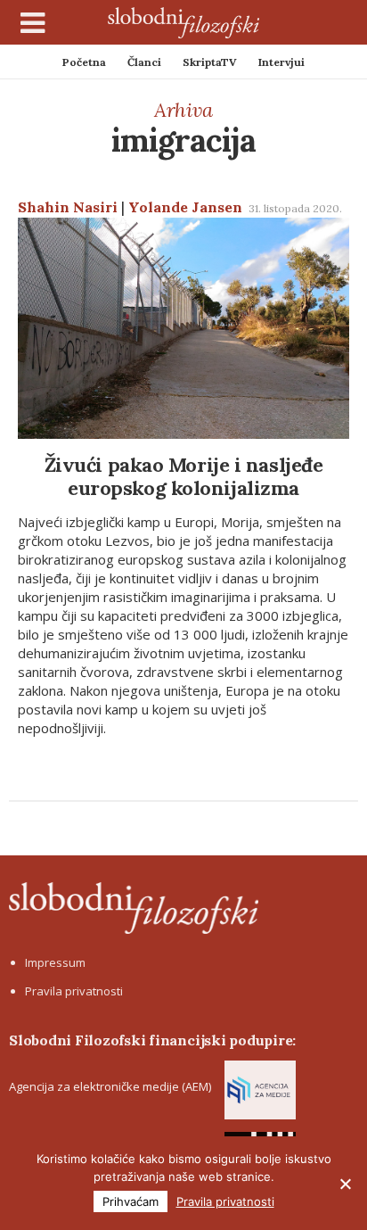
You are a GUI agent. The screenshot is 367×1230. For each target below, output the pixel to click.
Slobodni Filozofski (183, 22)
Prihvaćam (130, 1201)
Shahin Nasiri (68, 207)
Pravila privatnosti (74, 991)
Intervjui (281, 62)
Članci (144, 62)
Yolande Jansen (185, 207)
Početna (84, 62)
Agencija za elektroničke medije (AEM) (110, 1086)
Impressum (55, 962)
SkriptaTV (210, 62)
